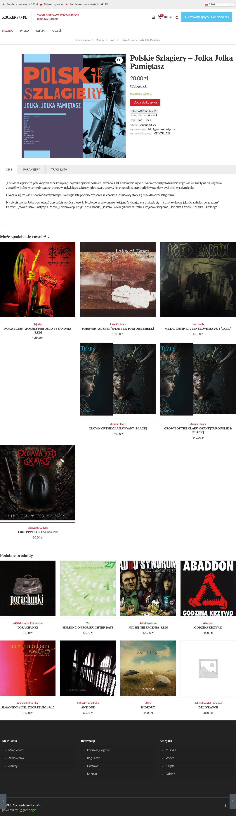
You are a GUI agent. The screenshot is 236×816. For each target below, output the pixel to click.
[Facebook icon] (225, 805)
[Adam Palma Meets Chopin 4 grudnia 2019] (3, 801)
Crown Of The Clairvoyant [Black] (118, 428)
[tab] (9, 169)
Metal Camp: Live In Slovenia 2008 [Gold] (198, 328)
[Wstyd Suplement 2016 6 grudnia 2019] (233, 801)
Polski (211, 4)
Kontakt (92, 773)
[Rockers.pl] (14, 17)
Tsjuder (38, 324)
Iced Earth (198, 324)
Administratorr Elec (28, 703)
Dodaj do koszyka (145, 102)
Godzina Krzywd (208, 627)
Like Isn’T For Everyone (38, 532)
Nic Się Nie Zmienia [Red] (148, 627)
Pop (140, 120)
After (148, 703)
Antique (88, 707)
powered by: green (19, 810)
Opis (9, 169)
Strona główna (83, 40)
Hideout (148, 707)
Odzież (170, 773)
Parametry (31, 169)
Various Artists (147, 125)
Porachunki (28, 627)
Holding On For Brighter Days (88, 627)
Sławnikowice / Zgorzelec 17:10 (27, 707)
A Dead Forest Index (88, 703)
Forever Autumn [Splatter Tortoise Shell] (118, 328)
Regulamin (93, 758)
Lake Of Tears (118, 324)
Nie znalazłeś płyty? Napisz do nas (207, 17)
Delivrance (208, 707)
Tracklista (59, 169)
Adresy (13, 766)
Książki (170, 766)
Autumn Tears (118, 424)
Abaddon (208, 623)
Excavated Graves (38, 528)
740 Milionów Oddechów (28, 623)
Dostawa (92, 766)
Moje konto (15, 750)
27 (87, 623)
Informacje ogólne (98, 750)
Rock (112, 40)
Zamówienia (16, 758)
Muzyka (100, 40)
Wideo (170, 758)
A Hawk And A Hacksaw (208, 703)
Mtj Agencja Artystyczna (161, 129)
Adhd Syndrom (148, 623)
